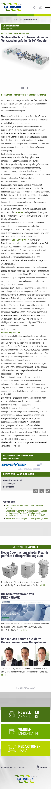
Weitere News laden (25, 688)
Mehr (42, 585)
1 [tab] (22, 88)
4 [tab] (29, 88)
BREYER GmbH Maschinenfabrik (18, 474)
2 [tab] (24, 88)
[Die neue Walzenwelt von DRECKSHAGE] (25, 610)
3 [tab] (27, 88)
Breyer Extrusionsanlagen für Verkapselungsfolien (27, 518)
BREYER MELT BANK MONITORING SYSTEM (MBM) (24, 506)
